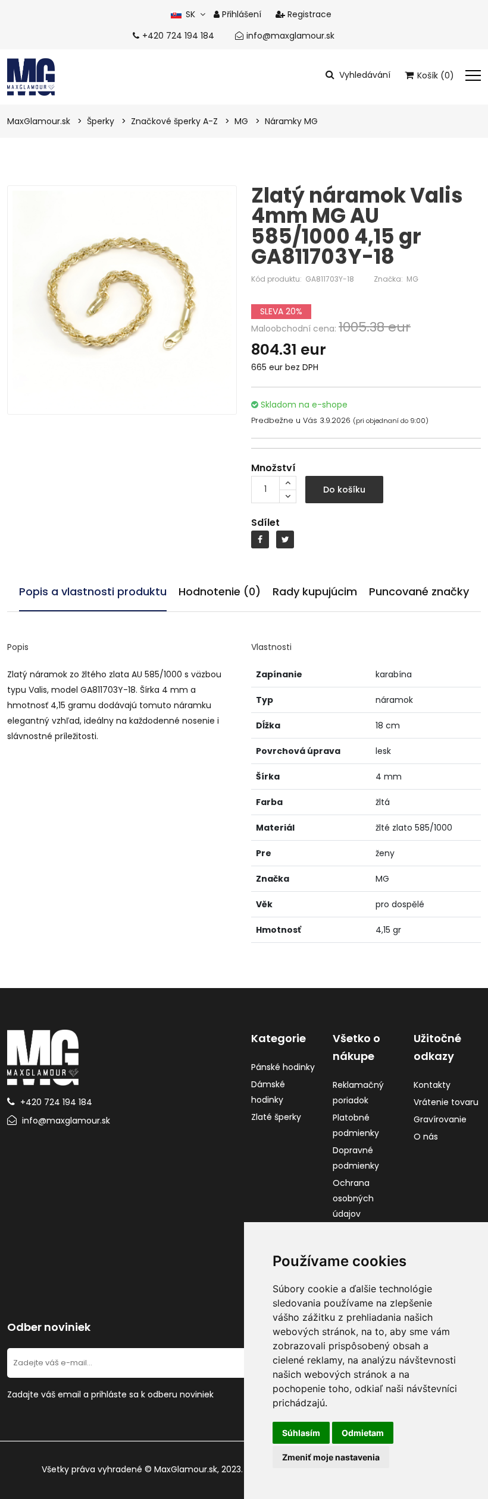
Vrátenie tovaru (446, 1102)
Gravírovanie (440, 1119)
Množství (273, 468)
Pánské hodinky (283, 1067)
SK (189, 14)
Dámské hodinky (268, 1092)
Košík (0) (434, 75)
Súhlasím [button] (301, 1433)
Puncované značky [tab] (419, 591)
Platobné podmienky (356, 1125)
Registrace (308, 14)
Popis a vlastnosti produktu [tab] (93, 591)
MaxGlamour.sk (185, 1469)
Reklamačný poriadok (358, 1092)
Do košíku (344, 490)
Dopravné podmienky (356, 1158)
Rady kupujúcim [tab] (315, 591)
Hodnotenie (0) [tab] (220, 591)
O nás (426, 1137)
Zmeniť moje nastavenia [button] (331, 1457)
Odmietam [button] (363, 1433)
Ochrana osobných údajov (353, 1198)
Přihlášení (240, 14)
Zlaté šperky (276, 1117)
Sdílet (265, 522)
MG (412, 279)
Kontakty (432, 1085)
